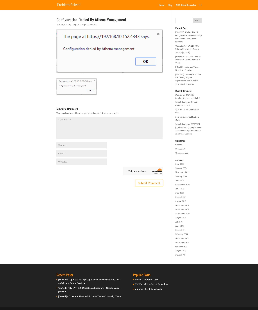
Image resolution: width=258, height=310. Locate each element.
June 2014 (179, 226)
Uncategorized (181, 153)
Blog (170, 5)
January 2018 (181, 176)
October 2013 (181, 246)
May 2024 (179, 164)
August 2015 (180, 201)
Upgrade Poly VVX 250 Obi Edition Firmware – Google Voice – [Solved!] (187, 49)
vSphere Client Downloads (148, 289)
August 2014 (180, 217)
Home (161, 5)
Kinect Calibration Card (147, 279)
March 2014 (180, 230)
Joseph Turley (65, 24)
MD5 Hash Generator (186, 5)
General (178, 144)
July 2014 (179, 222)
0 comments (90, 24)
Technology (180, 149)
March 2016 (180, 197)
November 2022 (182, 172)
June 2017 (179, 180)
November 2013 (182, 242)
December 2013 (182, 238)
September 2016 (182, 184)
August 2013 (180, 250)
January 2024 (181, 168)
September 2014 (182, 213)
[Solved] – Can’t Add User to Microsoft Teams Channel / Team (187, 59)
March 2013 (180, 255)
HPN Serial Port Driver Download (152, 284)
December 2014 (182, 205)
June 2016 (179, 188)
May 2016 (179, 193)
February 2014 (181, 234)
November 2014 (182, 209)
